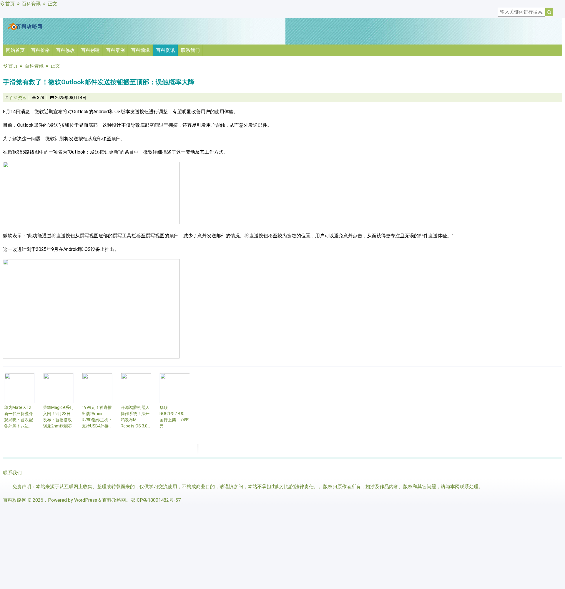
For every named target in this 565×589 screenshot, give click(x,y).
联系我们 (190, 50)
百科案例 (115, 50)
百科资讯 (31, 3)
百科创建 (90, 50)
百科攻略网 (14, 500)
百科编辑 (140, 50)
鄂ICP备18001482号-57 (156, 500)
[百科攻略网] (25, 29)
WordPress (85, 500)
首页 (10, 3)
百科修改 (65, 50)
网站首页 (15, 50)
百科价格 (40, 50)
